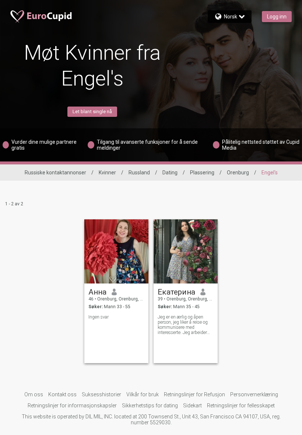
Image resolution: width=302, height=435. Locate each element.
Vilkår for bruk (142, 394)
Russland (139, 172)
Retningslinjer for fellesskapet (241, 405)
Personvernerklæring (254, 394)
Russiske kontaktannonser (55, 172)
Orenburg (238, 172)
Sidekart (192, 405)
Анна (97, 292)
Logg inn (277, 17)
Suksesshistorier (101, 394)
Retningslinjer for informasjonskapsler (72, 405)
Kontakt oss (62, 394)
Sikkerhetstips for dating (150, 405)
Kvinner (107, 172)
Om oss (33, 394)
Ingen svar (98, 317)
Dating (170, 172)
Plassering (202, 172)
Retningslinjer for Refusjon (194, 394)
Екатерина (176, 292)
